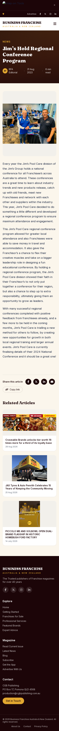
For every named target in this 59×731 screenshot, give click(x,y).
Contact (27, 726)
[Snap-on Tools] (26, 5)
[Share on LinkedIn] (44, 382)
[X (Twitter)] (45, 14)
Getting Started (11, 611)
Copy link (15, 389)
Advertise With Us (12, 669)
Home (6, 607)
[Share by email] (52, 382)
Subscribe (8, 660)
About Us (15, 726)
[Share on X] (36, 382)
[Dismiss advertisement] (54, 5)
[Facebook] (40, 14)
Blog (5, 655)
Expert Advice (10, 630)
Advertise (31, 14)
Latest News (9, 651)
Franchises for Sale (13, 616)
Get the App (9, 664)
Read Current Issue (13, 646)
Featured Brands (11, 625)
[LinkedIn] (55, 14)
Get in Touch (13, 700)
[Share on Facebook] (28, 382)
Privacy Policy (41, 726)
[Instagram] (50, 14)
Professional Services (14, 621)
